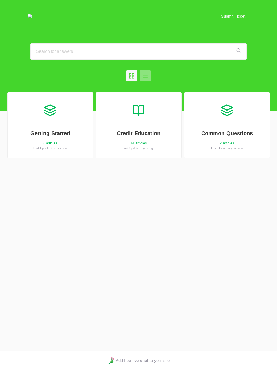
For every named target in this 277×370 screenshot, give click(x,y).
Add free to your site (142, 360)
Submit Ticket (233, 16)
